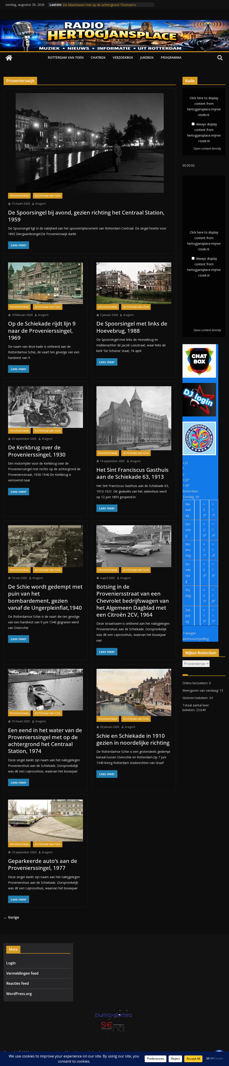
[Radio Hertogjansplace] (114, 23)
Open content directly (207, 148)
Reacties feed (17, 983)
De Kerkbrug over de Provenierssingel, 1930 (37, 451)
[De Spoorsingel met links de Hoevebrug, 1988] (133, 283)
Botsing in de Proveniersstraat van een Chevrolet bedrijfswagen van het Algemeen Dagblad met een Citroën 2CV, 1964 (132, 600)
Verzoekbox (123, 57)
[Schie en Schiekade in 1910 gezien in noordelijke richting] (133, 692)
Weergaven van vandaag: (201, 690)
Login (11, 963)
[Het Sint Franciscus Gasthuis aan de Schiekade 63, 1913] (133, 418)
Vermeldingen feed (22, 973)
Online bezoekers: (195, 683)
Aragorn (40, 204)
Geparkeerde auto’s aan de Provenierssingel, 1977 (42, 864)
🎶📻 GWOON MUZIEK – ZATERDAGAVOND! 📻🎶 (100, 4)
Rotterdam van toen (66, 57)
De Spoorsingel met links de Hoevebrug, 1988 (131, 327)
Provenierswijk (19, 195)
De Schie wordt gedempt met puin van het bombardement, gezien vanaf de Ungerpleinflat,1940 (45, 597)
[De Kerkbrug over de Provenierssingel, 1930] (45, 407)
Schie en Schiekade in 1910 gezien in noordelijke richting (133, 739)
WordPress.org (19, 993)
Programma (171, 57)
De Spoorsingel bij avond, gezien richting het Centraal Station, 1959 (86, 216)
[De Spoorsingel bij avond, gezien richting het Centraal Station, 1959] (89, 143)
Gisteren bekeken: (195, 698)
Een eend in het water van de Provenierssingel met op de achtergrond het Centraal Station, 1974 (45, 740)
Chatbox (98, 57)
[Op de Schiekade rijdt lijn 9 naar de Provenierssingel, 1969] (45, 283)
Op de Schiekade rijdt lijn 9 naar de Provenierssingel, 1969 (42, 330)
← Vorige (11, 917)
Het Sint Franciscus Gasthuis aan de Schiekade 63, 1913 (132, 473)
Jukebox (147, 57)
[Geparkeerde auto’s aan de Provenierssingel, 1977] (45, 820)
